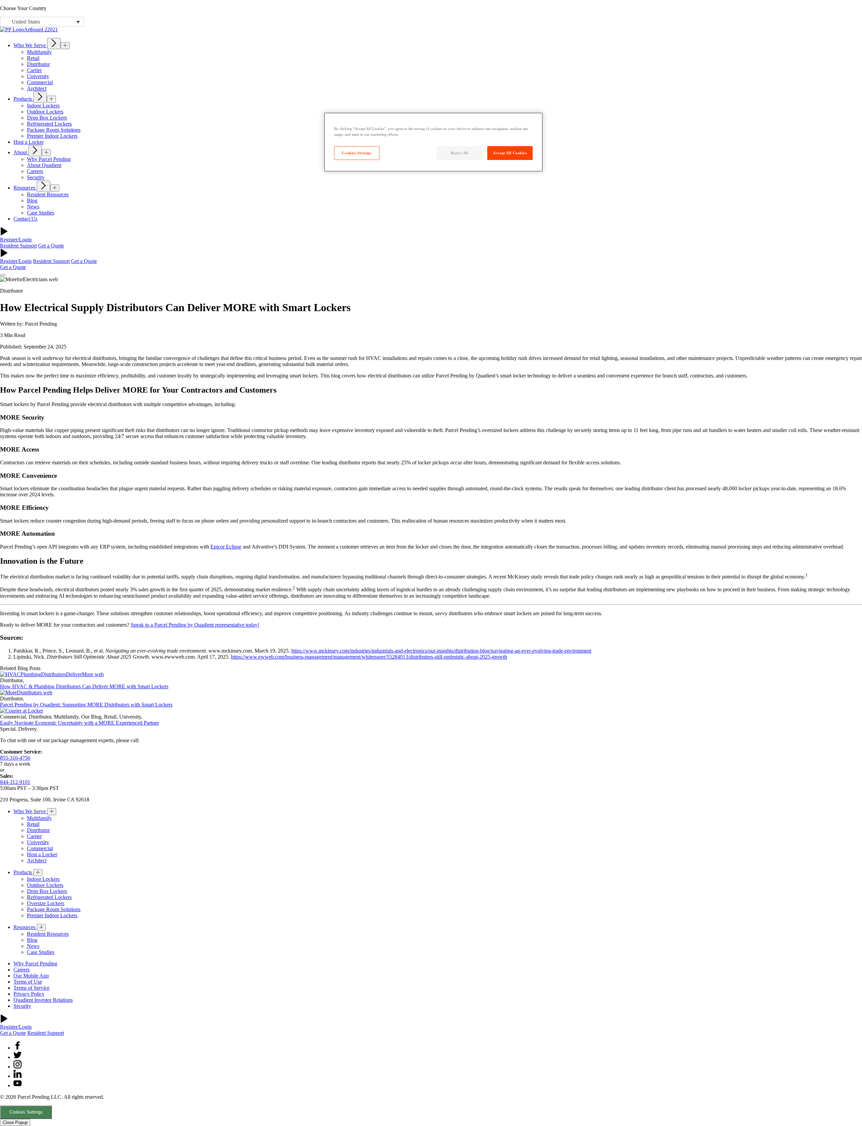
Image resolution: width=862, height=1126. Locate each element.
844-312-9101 (15, 782)
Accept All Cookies (510, 153)
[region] (433, 142)
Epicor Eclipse (225, 547)
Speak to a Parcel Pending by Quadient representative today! (195, 625)
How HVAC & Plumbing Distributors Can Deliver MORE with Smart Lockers (84, 686)
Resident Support (18, 246)
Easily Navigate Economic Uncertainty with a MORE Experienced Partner (79, 723)
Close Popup (15, 1122)
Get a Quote (51, 246)
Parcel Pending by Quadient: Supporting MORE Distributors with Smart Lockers (86, 704)
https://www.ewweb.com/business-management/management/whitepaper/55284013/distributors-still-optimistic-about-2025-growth (369, 657)
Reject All (459, 153)
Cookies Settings (26, 1112)
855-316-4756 (15, 758)
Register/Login (16, 239)
